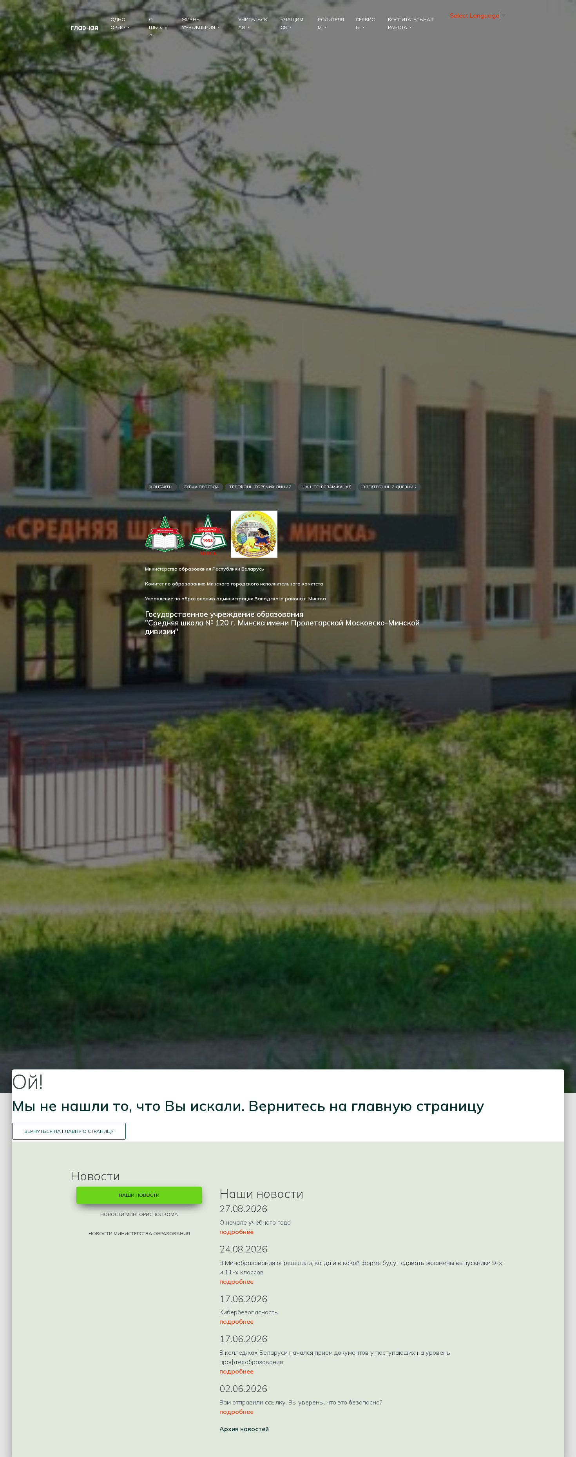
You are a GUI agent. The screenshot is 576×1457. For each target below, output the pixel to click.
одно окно (118, 23)
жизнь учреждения (199, 23)
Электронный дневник (389, 486)
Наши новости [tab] (139, 1195)
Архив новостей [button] (244, 1429)
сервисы (365, 23)
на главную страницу (406, 1105)
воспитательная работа (410, 23)
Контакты (161, 486)
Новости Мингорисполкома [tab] (139, 1214)
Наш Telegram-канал (326, 486)
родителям (331, 23)
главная (84, 27)
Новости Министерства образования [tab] (139, 1233)
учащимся (292, 23)
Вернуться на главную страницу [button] (69, 1131)
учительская (252, 23)
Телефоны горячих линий (261, 486)
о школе (158, 23)
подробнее (236, 1232)
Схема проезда (201, 486)
